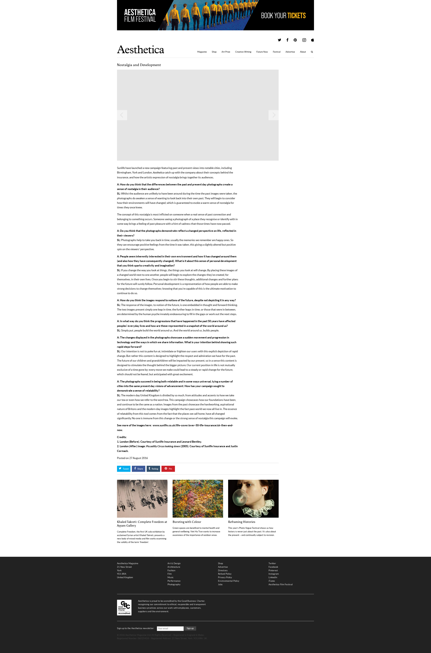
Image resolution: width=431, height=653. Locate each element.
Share (140, 469)
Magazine (202, 52)
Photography (174, 584)
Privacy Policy (225, 577)
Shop (214, 52)
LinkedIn (273, 577)
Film (170, 574)
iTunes (272, 581)
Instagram (274, 574)
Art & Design (174, 563)
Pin (170, 469)
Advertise (290, 52)
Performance (174, 581)
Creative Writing (243, 52)
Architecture (174, 567)
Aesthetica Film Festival (281, 584)
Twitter (272, 563)
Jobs (220, 584)
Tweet (125, 469)
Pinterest (273, 570)
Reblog (154, 469)
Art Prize (226, 52)
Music (170, 577)
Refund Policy (224, 574)
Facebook (273, 567)
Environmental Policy (228, 581)
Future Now (262, 52)
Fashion (171, 570)
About (303, 52)
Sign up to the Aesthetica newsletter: (135, 628)
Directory (223, 570)
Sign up (190, 628)
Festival (276, 52)
